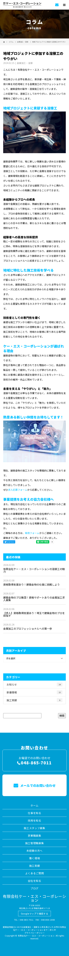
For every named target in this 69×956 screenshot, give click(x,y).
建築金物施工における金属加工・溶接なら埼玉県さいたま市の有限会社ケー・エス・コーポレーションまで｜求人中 (34, 928)
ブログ (34, 888)
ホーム (34, 805)
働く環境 (34, 858)
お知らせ (34, 684)
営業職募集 (34, 835)
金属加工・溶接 (22, 42)
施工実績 (33, 700)
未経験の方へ (34, 851)
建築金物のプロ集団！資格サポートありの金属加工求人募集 (34, 599)
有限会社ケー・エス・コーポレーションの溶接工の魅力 (34, 570)
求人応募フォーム (17, 489)
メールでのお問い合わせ (37, 785)
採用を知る (34, 820)
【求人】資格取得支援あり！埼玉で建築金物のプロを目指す (34, 614)
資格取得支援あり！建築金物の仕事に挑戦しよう (31, 584)
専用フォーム (32, 533)
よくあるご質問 (34, 873)
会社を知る (34, 881)
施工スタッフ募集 (34, 828)
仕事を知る (34, 813)
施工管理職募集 (34, 843)
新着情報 (34, 692)
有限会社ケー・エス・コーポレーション (34, 898)
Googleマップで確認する (34, 913)
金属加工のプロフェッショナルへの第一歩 (27, 628)
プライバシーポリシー (34, 932)
